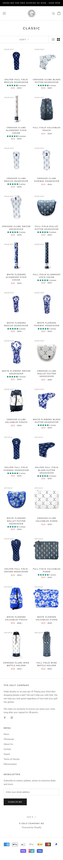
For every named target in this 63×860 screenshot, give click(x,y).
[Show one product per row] (53, 39)
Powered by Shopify (31, 827)
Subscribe (15, 802)
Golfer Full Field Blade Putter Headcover (46, 470)
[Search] (53, 13)
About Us (8, 744)
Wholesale (9, 739)
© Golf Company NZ (31, 823)
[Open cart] (59, 13)
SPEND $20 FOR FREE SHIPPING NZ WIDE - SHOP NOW (31, 3)
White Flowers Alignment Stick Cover (16, 277)
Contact (7, 749)
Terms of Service (11, 759)
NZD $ (30, 817)
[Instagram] (12, 717)
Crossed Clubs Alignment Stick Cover (16, 130)
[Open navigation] (4, 13)
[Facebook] (5, 717)
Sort (23, 39)
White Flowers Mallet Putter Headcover (16, 521)
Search (7, 754)
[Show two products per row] (58, 39)
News (6, 734)
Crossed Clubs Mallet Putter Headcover (46, 373)
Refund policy (10, 764)
